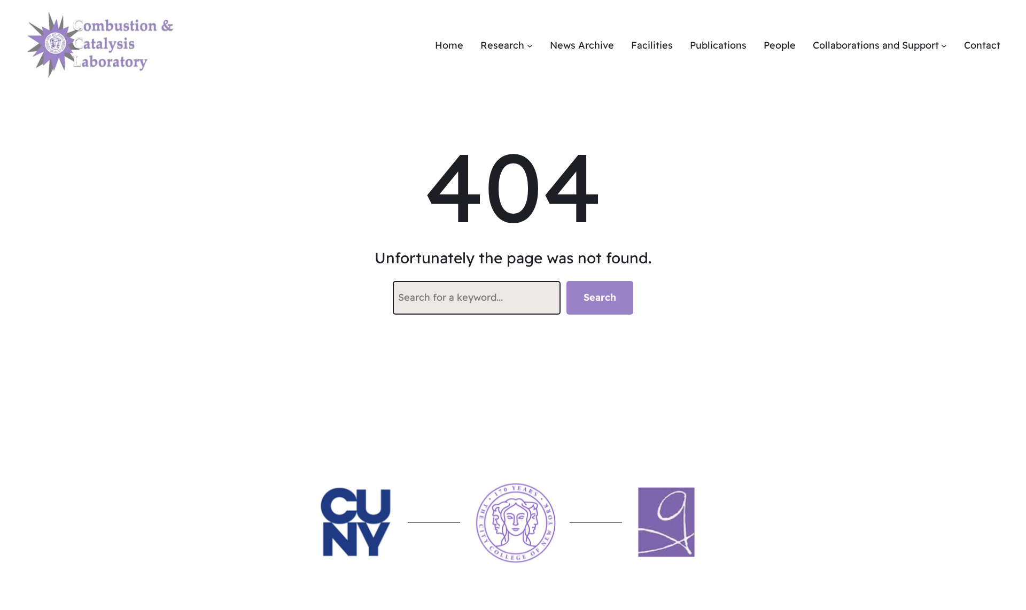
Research (502, 45)
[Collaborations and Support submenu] (944, 46)
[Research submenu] (530, 46)
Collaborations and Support (876, 45)
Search (600, 297)
